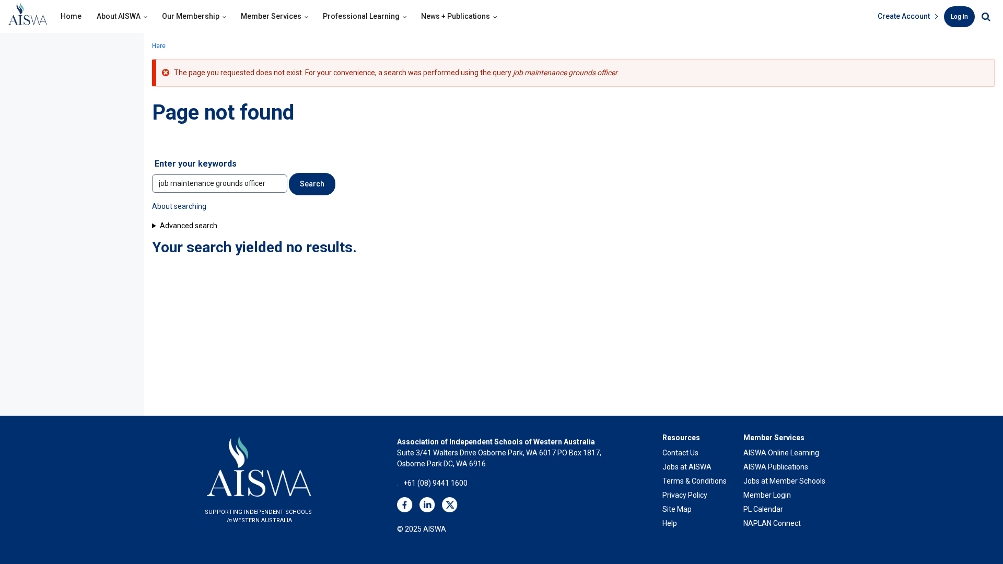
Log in (959, 16)
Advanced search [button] (188, 225)
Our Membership (190, 16)
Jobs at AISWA (687, 467)
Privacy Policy (684, 495)
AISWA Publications (775, 467)
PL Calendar (763, 509)
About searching (179, 206)
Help (669, 523)
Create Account (904, 16)
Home (71, 16)
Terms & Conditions (694, 481)
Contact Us (680, 453)
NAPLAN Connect (772, 523)
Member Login (767, 495)
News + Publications (455, 16)
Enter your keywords (196, 164)
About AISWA (119, 16)
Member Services (271, 16)
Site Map (677, 509)
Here (159, 46)
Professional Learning (361, 16)
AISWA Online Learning (781, 453)
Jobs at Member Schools (784, 481)
